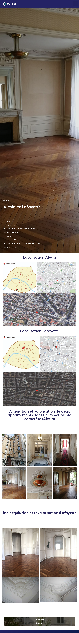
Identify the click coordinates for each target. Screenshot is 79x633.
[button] (75, 3)
